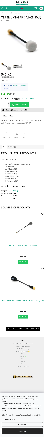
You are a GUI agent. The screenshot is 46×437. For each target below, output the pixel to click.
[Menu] (41, 8)
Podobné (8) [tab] (12, 147)
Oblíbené (23, 354)
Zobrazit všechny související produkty (23, 329)
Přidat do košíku (20, 105)
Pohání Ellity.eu (6, 88)
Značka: (5, 21)
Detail (24, 262)
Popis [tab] (5, 147)
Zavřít (5, 129)
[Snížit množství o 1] (9, 106)
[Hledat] (2, 8)
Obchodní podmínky (23, 349)
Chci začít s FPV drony (23, 366)
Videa (23, 364)
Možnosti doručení (28, 98)
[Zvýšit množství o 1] (9, 103)
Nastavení (22, 424)
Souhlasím (22, 431)
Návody (23, 361)
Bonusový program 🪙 (23, 351)
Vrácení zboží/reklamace (23, 346)
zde (13, 419)
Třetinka (23, 359)
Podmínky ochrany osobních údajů (23, 344)
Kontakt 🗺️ (23, 356)
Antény (15, 191)
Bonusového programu (19, 86)
